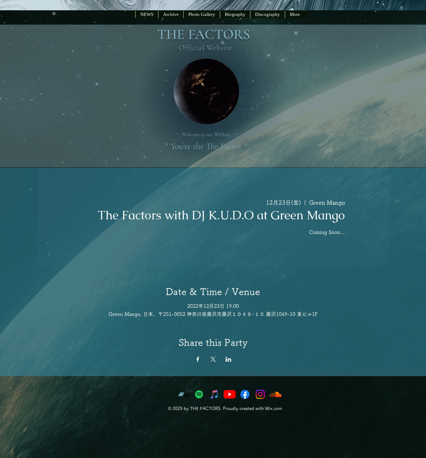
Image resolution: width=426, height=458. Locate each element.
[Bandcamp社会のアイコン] (184, 394)
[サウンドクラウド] (275, 394)
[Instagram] (260, 394)
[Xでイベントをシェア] (213, 359)
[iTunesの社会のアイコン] (214, 394)
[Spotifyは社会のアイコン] (199, 394)
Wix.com (273, 408)
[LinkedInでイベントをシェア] (228, 359)
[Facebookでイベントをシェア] (198, 359)
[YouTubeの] (230, 394)
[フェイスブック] (245, 394)
